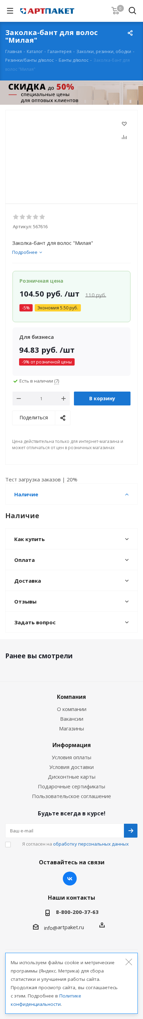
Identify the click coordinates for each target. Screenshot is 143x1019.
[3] (29, 217)
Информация (71, 745)
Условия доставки (71, 766)
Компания (71, 697)
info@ (51, 927)
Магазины (71, 728)
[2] (22, 217)
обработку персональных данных (91, 844)
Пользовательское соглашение (71, 796)
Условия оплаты (71, 757)
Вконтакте (70, 878)
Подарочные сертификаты (71, 786)
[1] (16, 217)
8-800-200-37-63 (77, 911)
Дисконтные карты (71, 776)
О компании (71, 708)
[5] (42, 217)
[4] (36, 217)
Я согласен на (75, 844)
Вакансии (71, 718)
